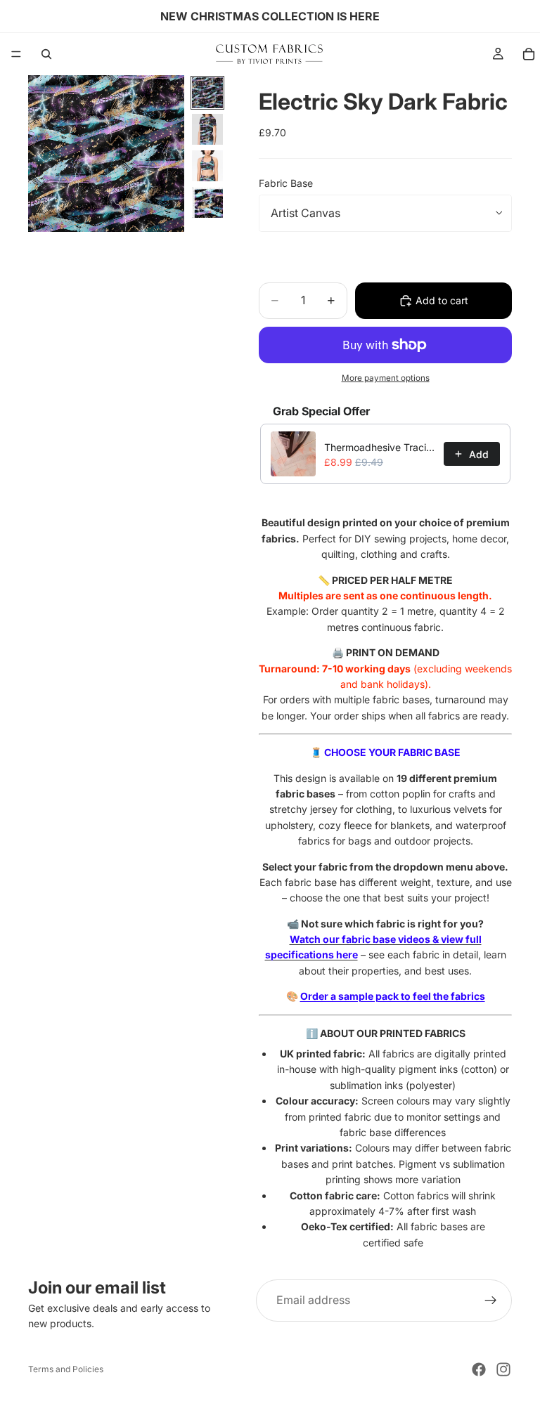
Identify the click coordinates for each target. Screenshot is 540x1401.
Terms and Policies (65, 1369)
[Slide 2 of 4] (207, 129)
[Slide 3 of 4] (207, 165)
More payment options (386, 378)
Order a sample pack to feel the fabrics (392, 996)
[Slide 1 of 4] (207, 92)
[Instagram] (503, 1369)
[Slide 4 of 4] (207, 202)
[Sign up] (491, 1300)
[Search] (46, 54)
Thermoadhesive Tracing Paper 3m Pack (379, 447)
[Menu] (16, 54)
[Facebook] (478, 1369)
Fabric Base (286, 183)
